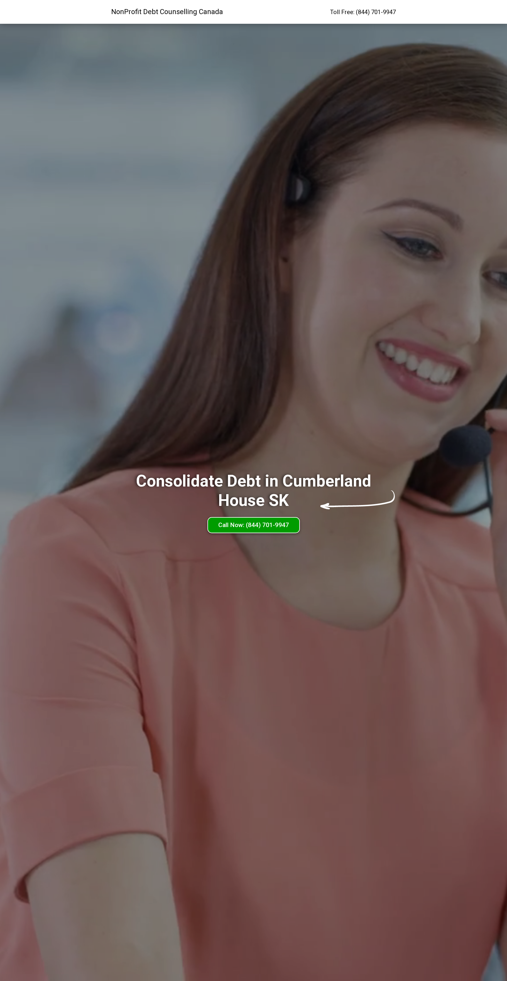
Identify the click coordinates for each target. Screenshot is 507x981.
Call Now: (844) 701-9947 (253, 525)
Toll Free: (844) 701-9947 (363, 12)
